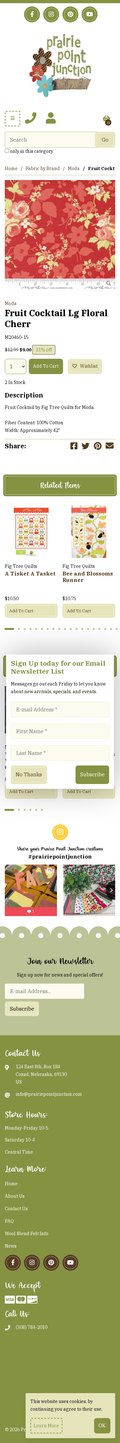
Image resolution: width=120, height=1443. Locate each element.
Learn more (46, 1426)
